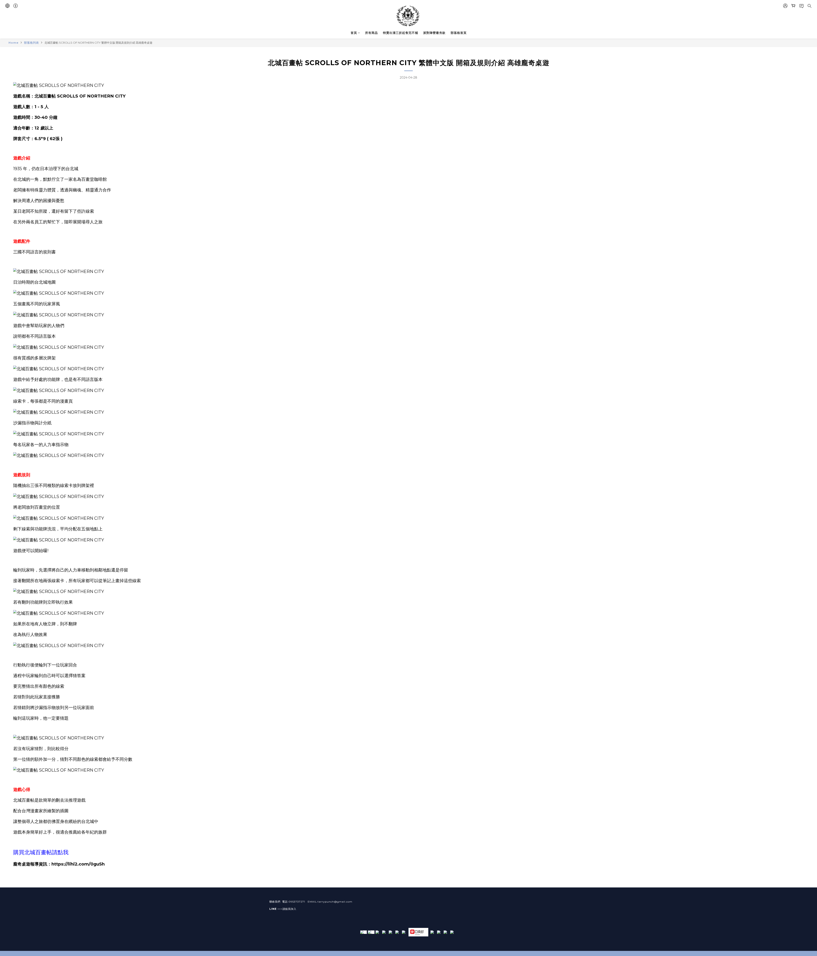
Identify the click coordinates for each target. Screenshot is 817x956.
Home (14, 42)
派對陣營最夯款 (434, 33)
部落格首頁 (459, 33)
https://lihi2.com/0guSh (78, 864)
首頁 (354, 33)
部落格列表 (31, 42)
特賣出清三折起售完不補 (400, 33)
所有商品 (371, 33)
